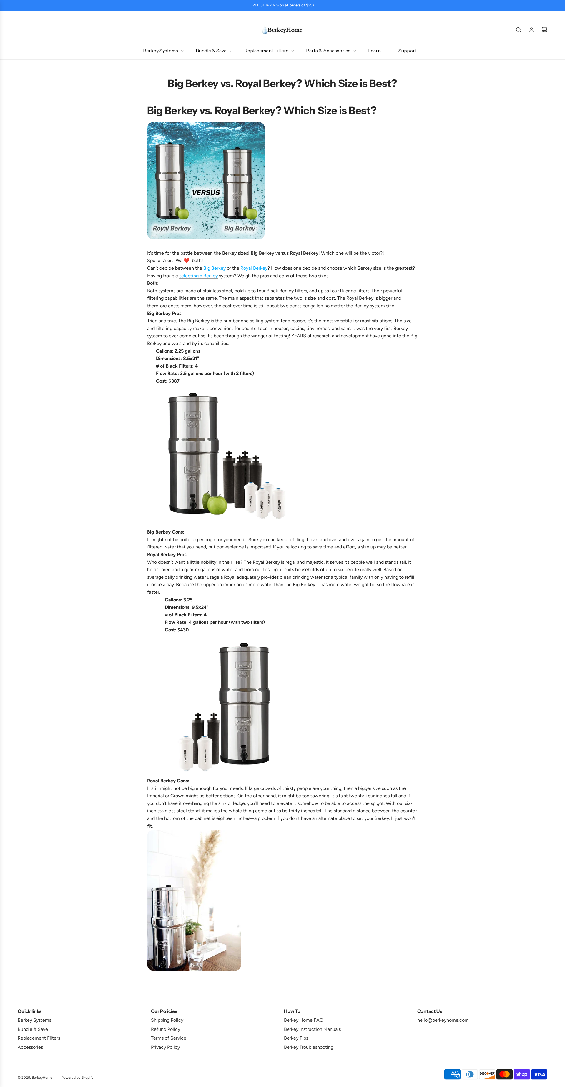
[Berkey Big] (226, 524)
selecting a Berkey (198, 275)
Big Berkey (214, 268)
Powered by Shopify (77, 1078)
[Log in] (531, 29)
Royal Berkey (253, 268)
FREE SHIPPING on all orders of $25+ (282, 5)
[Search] (518, 29)
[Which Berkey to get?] (194, 969)
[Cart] (544, 29)
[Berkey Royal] (235, 773)
